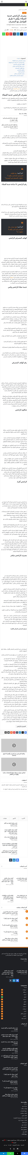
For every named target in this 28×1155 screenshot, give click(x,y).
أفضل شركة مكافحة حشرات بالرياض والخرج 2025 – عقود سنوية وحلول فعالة (10, 831)
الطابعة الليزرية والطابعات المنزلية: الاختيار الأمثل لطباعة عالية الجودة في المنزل (9, 845)
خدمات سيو (24, 1124)
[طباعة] (6, 732)
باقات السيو (24, 1115)
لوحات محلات (24, 1108)
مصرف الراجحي (21, 726)
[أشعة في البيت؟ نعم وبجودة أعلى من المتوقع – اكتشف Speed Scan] (22, 853)
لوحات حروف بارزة (22, 1120)
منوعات (24, 989)
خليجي (19, 9)
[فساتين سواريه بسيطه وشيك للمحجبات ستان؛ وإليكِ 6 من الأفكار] (23, 940)
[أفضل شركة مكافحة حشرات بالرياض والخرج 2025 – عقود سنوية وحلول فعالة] (22, 832)
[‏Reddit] (11, 732)
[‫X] (23, 732)
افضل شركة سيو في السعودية (20, 1117)
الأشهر (14, 818)
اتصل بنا (9, 1145)
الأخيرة (23, 818)
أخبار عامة (24, 1018)
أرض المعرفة (22, 27)
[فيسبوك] (25, 732)
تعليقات (5, 818)
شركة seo (24, 1122)
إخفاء (18, 58)
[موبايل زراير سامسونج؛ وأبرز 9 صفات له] (23, 934)
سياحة (24, 999)
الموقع (12, 277)
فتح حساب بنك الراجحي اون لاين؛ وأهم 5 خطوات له (15, 229)
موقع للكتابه (24, 1134)
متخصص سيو (24, 1127)
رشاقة (24, 992)
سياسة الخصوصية (16, 1145)
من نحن (5, 1145)
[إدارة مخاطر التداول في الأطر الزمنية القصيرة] (22, 825)
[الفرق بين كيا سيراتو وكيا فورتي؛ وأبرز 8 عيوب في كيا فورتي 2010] (23, 914)
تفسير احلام (23, 1013)
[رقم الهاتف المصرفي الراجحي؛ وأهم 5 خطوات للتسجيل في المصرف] (23, 126)
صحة (25, 994)
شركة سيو (24, 1106)
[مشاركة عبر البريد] (8, 732)
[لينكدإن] (20, 732)
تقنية (25, 997)
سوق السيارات (23, 1111)
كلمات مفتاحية (24, 1113)
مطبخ (25, 1004)
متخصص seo (24, 1129)
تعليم (25, 1001)
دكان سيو (25, 1131)
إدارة (25, 1011)
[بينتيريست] (14, 732)
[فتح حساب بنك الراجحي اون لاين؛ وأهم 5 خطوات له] (23, 120)
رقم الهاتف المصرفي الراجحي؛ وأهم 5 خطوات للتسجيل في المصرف (14, 175)
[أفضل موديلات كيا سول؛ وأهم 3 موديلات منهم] (23, 920)
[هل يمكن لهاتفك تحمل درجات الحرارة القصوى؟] (22, 839)
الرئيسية (24, 9)
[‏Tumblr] (17, 732)
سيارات (24, 1008)
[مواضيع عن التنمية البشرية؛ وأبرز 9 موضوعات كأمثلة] (23, 927)
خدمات (24, 1006)
